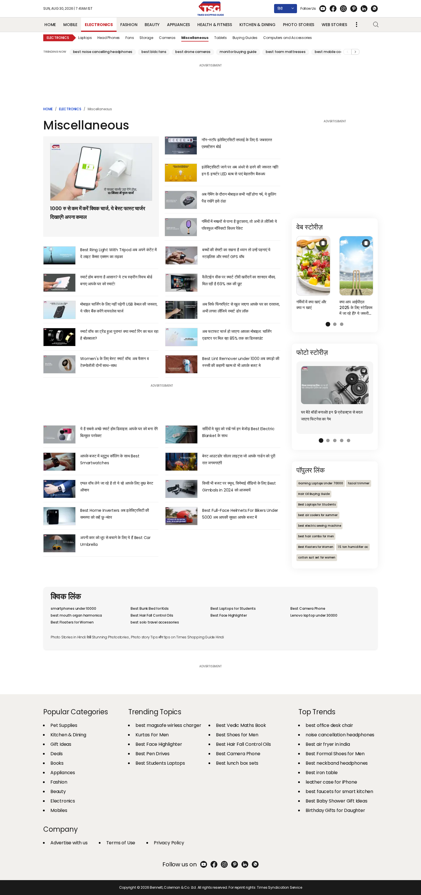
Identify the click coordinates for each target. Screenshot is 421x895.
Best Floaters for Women (315, 547)
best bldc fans (153, 51)
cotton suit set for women (316, 557)
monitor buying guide (238, 51)
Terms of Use (120, 842)
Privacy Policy (169, 842)
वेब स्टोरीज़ (309, 227)
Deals (56, 753)
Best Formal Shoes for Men (335, 753)
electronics (70, 109)
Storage (146, 37)
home (48, 109)
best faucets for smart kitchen (339, 791)
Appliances (178, 24)
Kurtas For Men (152, 734)
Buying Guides (245, 37)
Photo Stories (298, 24)
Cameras (167, 37)
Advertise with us (69, 842)
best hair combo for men (316, 536)
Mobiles (58, 810)
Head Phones (108, 37)
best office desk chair (329, 725)
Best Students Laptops (160, 763)
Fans (129, 37)
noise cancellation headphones (340, 734)
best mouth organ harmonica (76, 615)
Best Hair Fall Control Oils (152, 615)
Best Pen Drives (152, 753)
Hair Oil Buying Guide (314, 494)
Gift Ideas (60, 744)
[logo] (210, 8)
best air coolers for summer (318, 515)
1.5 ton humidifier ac (353, 547)
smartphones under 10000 (73, 608)
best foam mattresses (286, 51)
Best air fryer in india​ (328, 744)
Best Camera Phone (307, 608)
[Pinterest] (353, 8)
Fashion (128, 24)
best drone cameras (192, 51)
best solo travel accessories (155, 622)
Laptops (85, 37)
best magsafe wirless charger (168, 725)
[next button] (355, 52)
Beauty (152, 24)
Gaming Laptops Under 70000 (320, 483)
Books (57, 763)
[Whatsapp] (374, 8)
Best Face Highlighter (228, 615)
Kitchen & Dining (257, 24)
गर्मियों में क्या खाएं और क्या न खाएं (311, 304)
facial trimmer (358, 483)
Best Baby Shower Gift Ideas (336, 801)
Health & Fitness (214, 24)
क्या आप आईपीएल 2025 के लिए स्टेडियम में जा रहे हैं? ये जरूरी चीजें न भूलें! (355, 307)
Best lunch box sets (237, 763)
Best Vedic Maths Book (241, 725)
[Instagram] (343, 8)
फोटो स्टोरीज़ (312, 352)
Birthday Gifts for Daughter (335, 810)
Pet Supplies (63, 725)
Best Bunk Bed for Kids (150, 608)
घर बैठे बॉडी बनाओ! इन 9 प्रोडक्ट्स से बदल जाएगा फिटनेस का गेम (332, 415)
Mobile (70, 24)
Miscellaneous (194, 37)
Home (50, 24)
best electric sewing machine (319, 526)
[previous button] (347, 52)
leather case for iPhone (331, 782)
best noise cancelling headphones (103, 51)
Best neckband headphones (337, 763)
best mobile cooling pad (335, 51)
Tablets (220, 37)
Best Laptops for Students (317, 504)
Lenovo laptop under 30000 (313, 615)
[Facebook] (333, 8)
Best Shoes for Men (237, 734)
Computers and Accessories (287, 37)
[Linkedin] (364, 8)
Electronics (99, 24)
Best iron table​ (322, 772)
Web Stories (334, 24)
